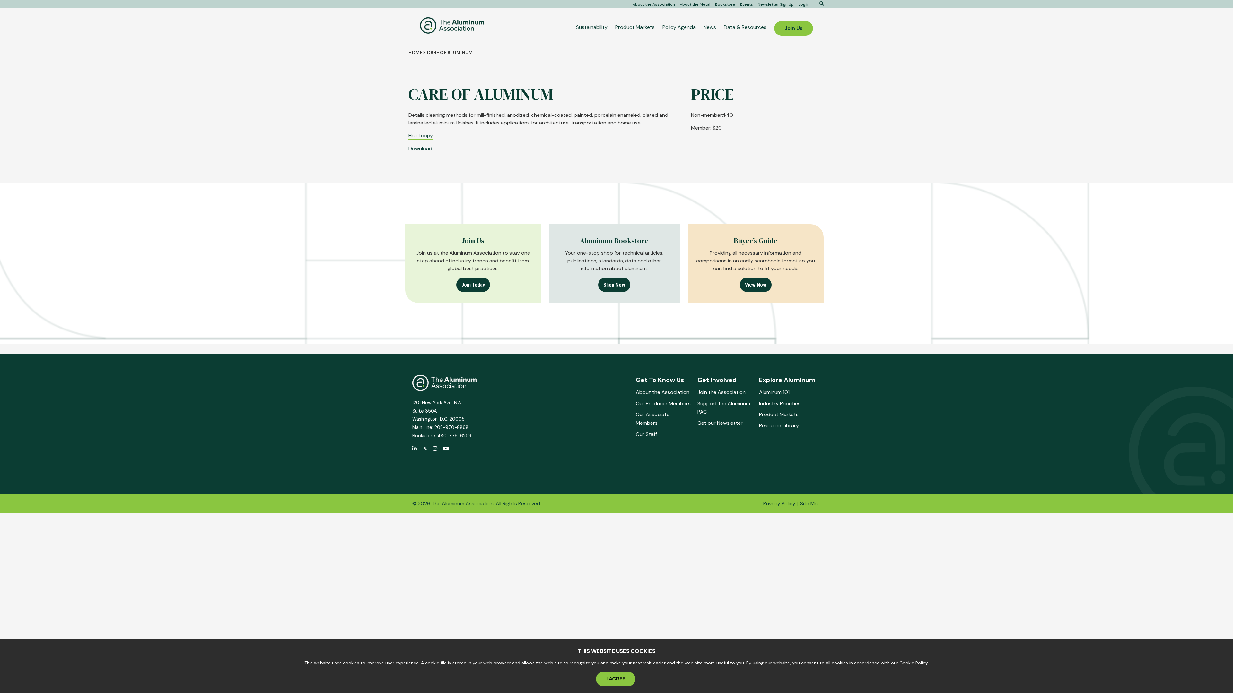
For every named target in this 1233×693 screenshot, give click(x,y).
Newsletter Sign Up (776, 4)
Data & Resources (745, 27)
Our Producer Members (663, 403)
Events (746, 4)
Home (415, 53)
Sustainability (592, 27)
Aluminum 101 (774, 392)
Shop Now (614, 285)
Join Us (793, 28)
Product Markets (635, 27)
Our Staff (646, 434)
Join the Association (721, 392)
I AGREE (615, 679)
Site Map (810, 503)
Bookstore (725, 4)
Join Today (473, 285)
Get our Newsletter (720, 423)
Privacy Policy (779, 503)
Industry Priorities (779, 403)
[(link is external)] (414, 449)
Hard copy (420, 135)
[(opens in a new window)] (425, 449)
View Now (755, 285)
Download (420, 148)
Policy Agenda (679, 27)
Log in (804, 4)
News (710, 27)
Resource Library (779, 425)
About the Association (654, 4)
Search (819, 3)
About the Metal (695, 4)
